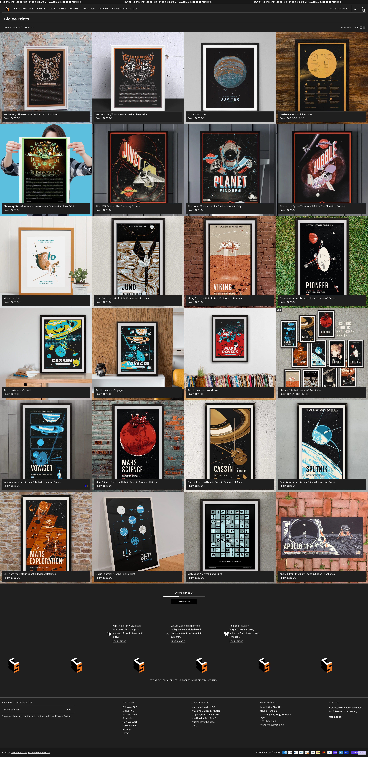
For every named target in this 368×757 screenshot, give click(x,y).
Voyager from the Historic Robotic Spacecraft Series (32, 482)
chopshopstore (19, 752)
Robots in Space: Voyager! (110, 390)
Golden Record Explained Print (296, 114)
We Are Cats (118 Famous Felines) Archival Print (121, 114)
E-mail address (11, 709)
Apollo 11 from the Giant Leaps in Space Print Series (307, 574)
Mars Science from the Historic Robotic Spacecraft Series (127, 482)
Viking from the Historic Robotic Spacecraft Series (215, 298)
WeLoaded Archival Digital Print (205, 574)
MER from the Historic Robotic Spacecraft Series (30, 574)
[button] (355, 8)
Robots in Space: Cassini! (17, 390)
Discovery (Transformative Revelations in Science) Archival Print (39, 206)
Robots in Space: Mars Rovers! (204, 390)
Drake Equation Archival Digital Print (115, 574)
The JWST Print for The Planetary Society (118, 206)
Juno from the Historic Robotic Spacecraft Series (122, 298)
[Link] (184, 2)
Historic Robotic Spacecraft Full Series (300, 390)
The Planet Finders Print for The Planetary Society (214, 206)
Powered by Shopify (39, 752)
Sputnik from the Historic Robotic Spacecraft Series (307, 482)
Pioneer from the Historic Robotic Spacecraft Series (307, 298)
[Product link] (46, 78)
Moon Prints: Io (12, 298)
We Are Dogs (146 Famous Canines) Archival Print (31, 114)
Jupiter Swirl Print (197, 114)
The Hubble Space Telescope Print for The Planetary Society (312, 206)
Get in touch (335, 717)
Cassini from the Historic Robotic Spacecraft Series (215, 482)
